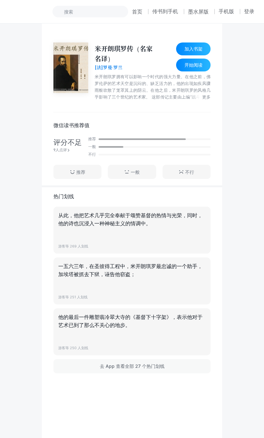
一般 (135, 172)
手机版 (226, 11)
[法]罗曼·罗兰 (108, 67)
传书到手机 (165, 11)
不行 (189, 172)
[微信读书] (31, 11)
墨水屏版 (198, 11)
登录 (249, 11)
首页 (137, 11)
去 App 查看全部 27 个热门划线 (132, 366)
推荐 (80, 172)
